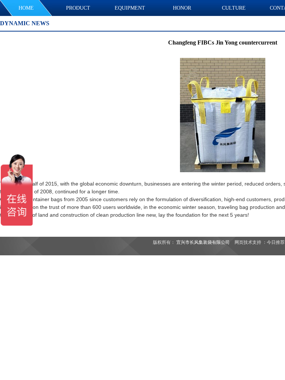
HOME (26, 8)
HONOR (182, 8)
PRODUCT (78, 8)
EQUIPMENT (130, 8)
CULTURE (234, 8)
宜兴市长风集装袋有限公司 (203, 242)
